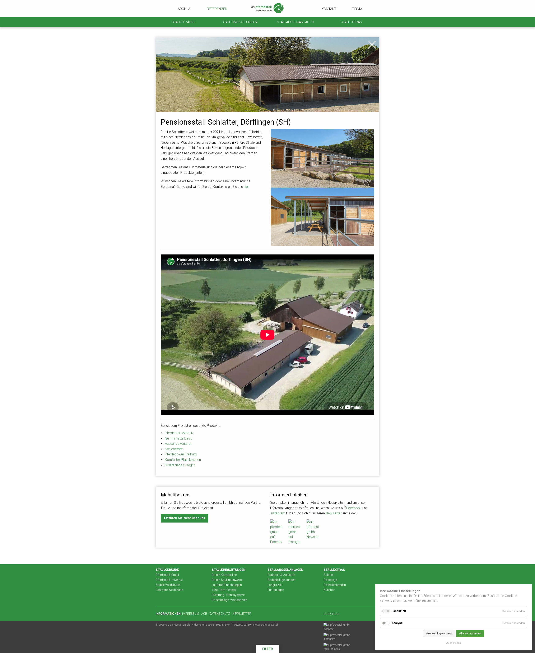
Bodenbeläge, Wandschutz (229, 600)
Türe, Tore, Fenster (224, 590)
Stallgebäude (183, 22)
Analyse (397, 623)
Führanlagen (276, 590)
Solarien (329, 575)
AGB (204, 614)
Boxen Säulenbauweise (227, 580)
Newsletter (333, 513)
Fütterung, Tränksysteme (228, 595)
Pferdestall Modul (167, 575)
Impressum (190, 614)
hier (246, 187)
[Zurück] (372, 44)
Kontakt (328, 9)
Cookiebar (331, 614)
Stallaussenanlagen (295, 22)
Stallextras (351, 22)
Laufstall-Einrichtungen (227, 585)
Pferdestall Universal (169, 580)
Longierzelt (275, 585)
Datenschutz (453, 642)
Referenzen (216, 9)
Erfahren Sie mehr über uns (184, 518)
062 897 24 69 (242, 624)
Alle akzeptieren (470, 633)
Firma (357, 9)
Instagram (277, 513)
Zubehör (329, 590)
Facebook (354, 508)
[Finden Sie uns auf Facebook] (276, 531)
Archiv (183, 9)
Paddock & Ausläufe (281, 575)
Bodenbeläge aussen (281, 580)
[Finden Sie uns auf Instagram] (294, 531)
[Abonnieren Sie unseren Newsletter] (312, 529)
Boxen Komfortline (224, 575)
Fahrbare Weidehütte (169, 590)
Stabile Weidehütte (168, 585)
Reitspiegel (331, 580)
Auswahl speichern (439, 633)
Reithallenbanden (335, 585)
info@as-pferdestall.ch (265, 624)
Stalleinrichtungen (239, 22)
